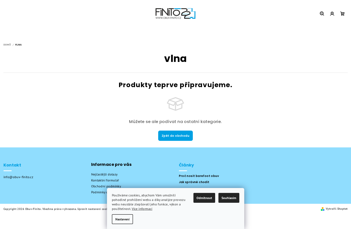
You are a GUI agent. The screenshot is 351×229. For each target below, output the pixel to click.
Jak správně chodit (194, 182)
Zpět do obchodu (175, 136)
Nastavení (122, 219)
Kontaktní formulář (105, 180)
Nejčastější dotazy (104, 174)
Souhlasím (229, 198)
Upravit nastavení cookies (94, 209)
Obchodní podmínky (106, 186)
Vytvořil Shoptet (337, 209)
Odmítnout (204, 198)
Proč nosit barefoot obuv (199, 175)
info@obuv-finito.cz (18, 177)
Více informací (142, 209)
